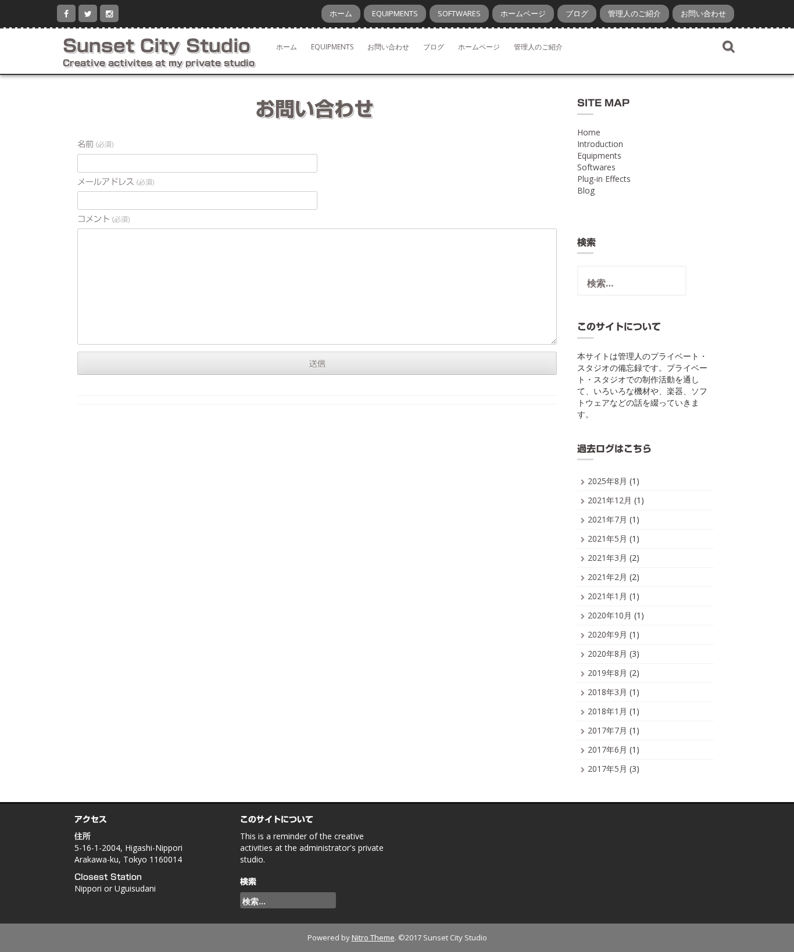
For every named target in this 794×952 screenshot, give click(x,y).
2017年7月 (607, 730)
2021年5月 (607, 538)
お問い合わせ (703, 13)
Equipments (599, 155)
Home (588, 132)
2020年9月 (607, 634)
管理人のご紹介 (634, 13)
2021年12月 (610, 500)
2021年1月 (607, 596)
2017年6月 (607, 749)
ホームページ (523, 13)
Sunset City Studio (157, 46)
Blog (586, 190)
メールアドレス (116, 182)
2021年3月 (607, 557)
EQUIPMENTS (395, 13)
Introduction (600, 143)
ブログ (577, 13)
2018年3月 (607, 691)
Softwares (596, 167)
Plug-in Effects (604, 178)
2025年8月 (607, 480)
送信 (317, 364)
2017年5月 (607, 768)
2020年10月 (610, 615)
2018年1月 (607, 711)
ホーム (341, 13)
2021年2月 (607, 576)
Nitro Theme (373, 937)
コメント (103, 219)
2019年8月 (607, 672)
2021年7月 (607, 519)
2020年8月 (607, 653)
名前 (95, 144)
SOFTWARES (459, 13)
